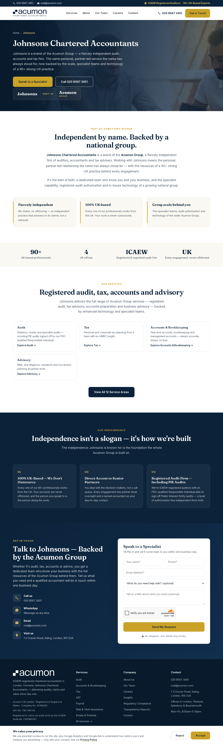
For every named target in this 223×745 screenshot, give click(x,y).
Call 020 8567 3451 (74, 81)
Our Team (101, 13)
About (86, 13)
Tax (78, 691)
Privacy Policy (88, 739)
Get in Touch (197, 13)
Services (71, 13)
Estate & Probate (86, 715)
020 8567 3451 (24, 3)
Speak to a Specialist (32, 81)
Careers (118, 13)
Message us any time (36, 613)
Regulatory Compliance (137, 703)
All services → (84, 721)
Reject (180, 735)
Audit (79, 679)
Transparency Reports (137, 709)
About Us (129, 679)
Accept (200, 735)
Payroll (80, 703)
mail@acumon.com (51, 3)
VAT (78, 697)
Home (16, 33)
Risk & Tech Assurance (89, 709)
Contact (133, 13)
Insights (128, 697)
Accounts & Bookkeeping (91, 685)
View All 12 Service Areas (111, 392)
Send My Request (164, 627)
